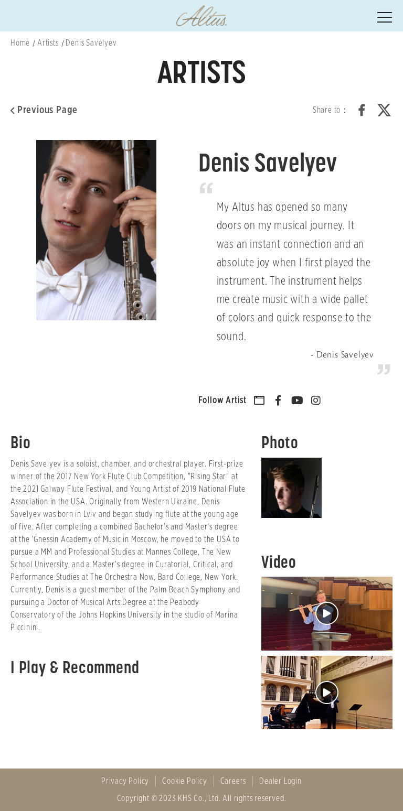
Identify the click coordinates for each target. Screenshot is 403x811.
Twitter (384, 110)
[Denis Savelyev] (294, 488)
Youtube (297, 400)
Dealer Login (280, 781)
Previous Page (47, 110)
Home (20, 43)
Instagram (315, 400)
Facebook (362, 110)
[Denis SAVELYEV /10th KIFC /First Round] (327, 614)
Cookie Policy (184, 781)
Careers (233, 781)
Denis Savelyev (91, 43)
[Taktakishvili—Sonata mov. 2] (327, 693)
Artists (48, 43)
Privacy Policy (125, 781)
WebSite (259, 400)
